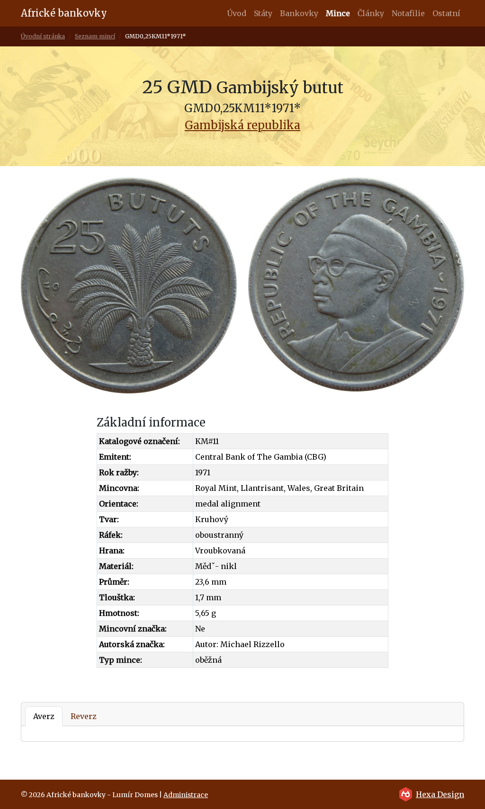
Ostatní (446, 13)
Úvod (236, 13)
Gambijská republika (242, 125)
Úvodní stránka (43, 36)
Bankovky (299, 13)
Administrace (185, 795)
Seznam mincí (95, 36)
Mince (338, 13)
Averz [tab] (43, 716)
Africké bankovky (64, 13)
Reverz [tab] (84, 716)
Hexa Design (440, 794)
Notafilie (408, 13)
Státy (263, 13)
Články (371, 13)
